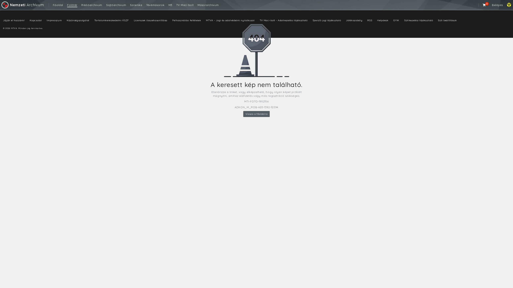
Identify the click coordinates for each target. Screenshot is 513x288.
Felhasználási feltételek (186, 20)
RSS (369, 20)
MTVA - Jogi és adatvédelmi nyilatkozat (230, 20)
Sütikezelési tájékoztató (418, 20)
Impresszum (54, 20)
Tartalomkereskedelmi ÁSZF (111, 20)
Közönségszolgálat (78, 20)
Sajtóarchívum (116, 5)
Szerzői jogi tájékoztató (327, 20)
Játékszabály (354, 20)
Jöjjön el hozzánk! (14, 20)
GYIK (396, 20)
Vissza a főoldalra (256, 113)
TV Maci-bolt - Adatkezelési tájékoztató (284, 20)
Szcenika (136, 5)
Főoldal (58, 5)
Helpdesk (383, 20)
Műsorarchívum (208, 5)
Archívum (27, 5)
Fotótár (72, 5)
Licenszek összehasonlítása (150, 20)
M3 (170, 5)
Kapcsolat (36, 20)
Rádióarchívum (91, 5)
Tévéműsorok (155, 5)
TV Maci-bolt (185, 5)
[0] (484, 5)
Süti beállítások (447, 20)
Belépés (497, 5)
